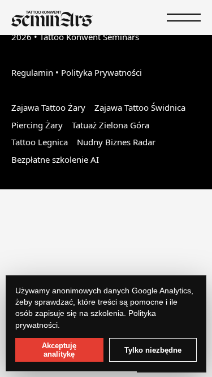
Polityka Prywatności (101, 72)
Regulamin (32, 72)
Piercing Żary (37, 125)
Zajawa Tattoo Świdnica (139, 107)
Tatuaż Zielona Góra (110, 125)
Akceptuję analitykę (59, 349)
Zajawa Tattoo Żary (48, 107)
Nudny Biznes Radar (116, 142)
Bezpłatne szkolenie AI (55, 159)
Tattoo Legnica (39, 142)
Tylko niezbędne (152, 350)
